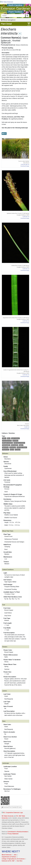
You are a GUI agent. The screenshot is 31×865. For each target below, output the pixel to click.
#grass (21, 445)
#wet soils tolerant (22, 447)
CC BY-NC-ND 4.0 (25, 164)
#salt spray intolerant (19, 442)
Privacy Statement (12, 834)
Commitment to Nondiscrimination (17, 831)
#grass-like (5, 447)
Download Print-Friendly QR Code (12, 807)
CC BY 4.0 (26, 427)
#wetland (17, 449)
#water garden (6, 445)
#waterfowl (13, 447)
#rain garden (14, 445)
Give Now (19, 861)
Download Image (25, 166)
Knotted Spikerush (10, 41)
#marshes (15, 440)
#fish (8, 438)
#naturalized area (6, 440)
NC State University (7, 816)
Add (4, 133)
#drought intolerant (7, 442)
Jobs (15, 855)
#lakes (4, 438)
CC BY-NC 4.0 (26, 216)
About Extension (7, 855)
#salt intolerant (15, 438)
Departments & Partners (9, 857)
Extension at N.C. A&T (8, 861)
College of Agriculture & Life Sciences (13, 859)
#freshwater (5, 449)
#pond (12, 449)
